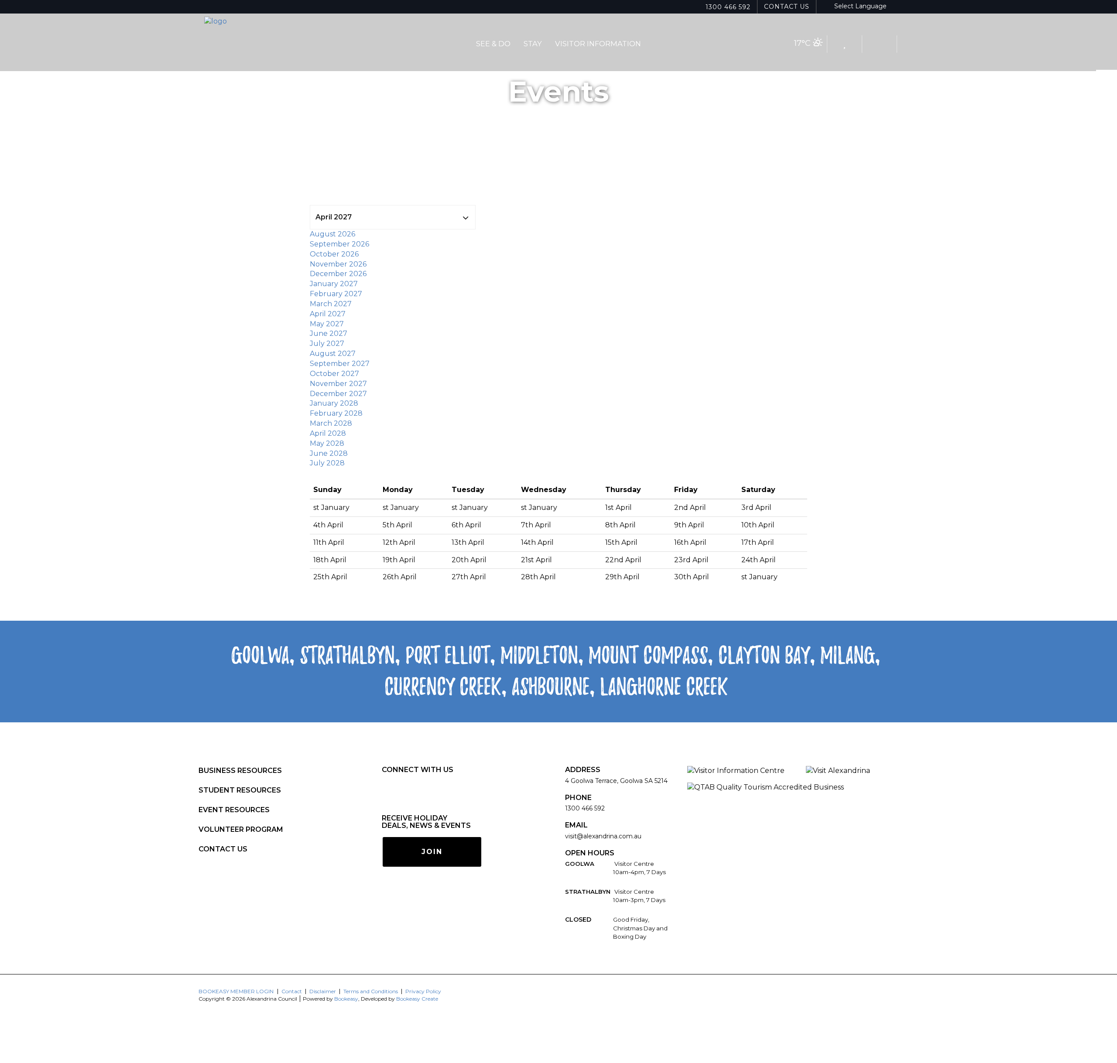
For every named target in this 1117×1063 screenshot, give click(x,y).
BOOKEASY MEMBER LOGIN (236, 991)
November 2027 (338, 383)
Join (431, 852)
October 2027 (334, 373)
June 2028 (329, 453)
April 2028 (328, 433)
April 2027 (328, 314)
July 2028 (327, 463)
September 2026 (339, 244)
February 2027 (336, 294)
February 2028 (336, 413)
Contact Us (786, 6)
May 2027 (327, 324)
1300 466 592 (728, 7)
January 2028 (334, 403)
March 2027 (331, 304)
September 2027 (340, 363)
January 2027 (334, 284)
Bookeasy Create (417, 998)
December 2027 (338, 394)
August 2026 (332, 234)
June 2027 (328, 333)
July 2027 (327, 343)
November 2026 (338, 264)
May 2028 (327, 443)
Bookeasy (346, 998)
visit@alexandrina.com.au (603, 836)
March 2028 (331, 423)
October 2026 (334, 254)
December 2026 (338, 274)
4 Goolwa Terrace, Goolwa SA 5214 (616, 781)
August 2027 (333, 353)
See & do (493, 43)
